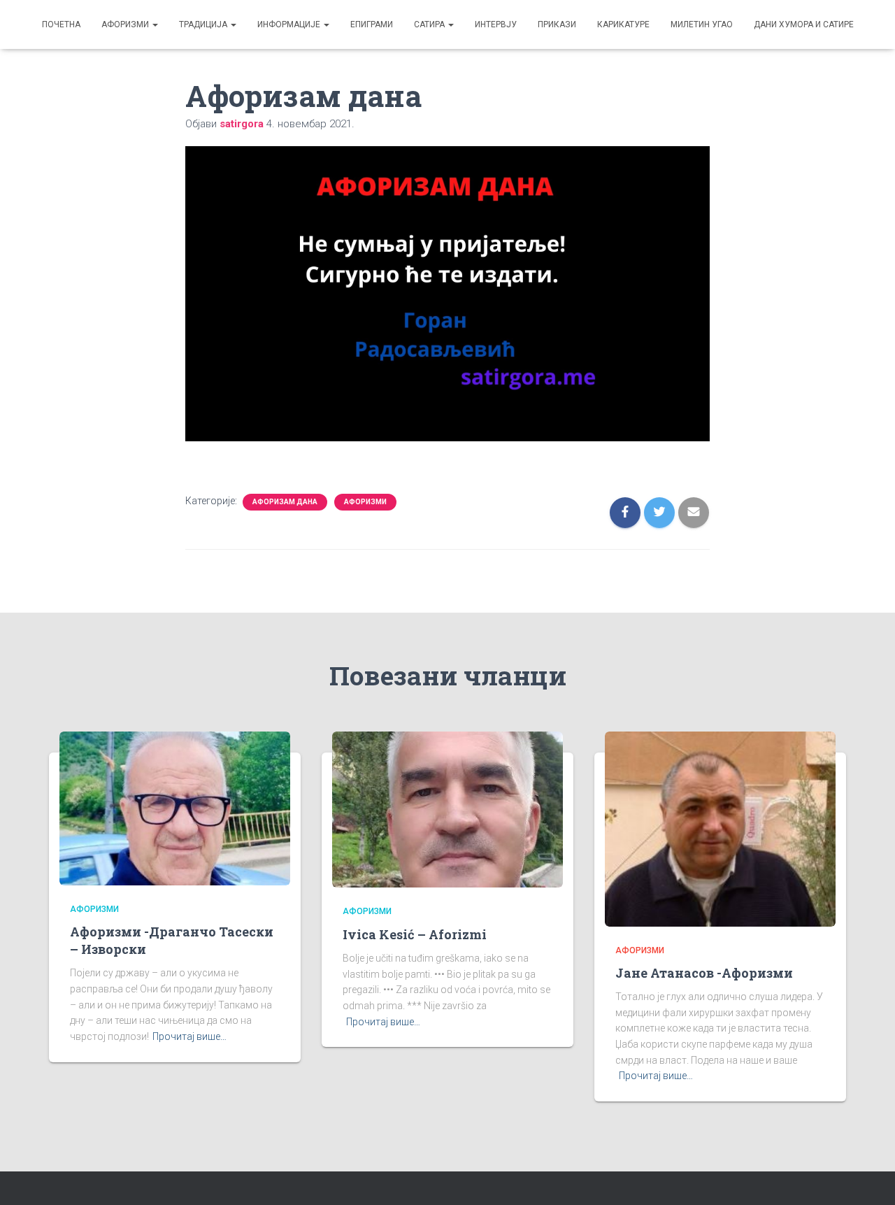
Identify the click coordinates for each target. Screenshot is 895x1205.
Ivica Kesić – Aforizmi (415, 934)
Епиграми (371, 24)
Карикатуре (623, 24)
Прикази (557, 24)
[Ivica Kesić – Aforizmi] (447, 808)
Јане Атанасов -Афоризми (704, 972)
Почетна (61, 24)
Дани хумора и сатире (804, 24)
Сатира (430, 24)
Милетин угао (702, 24)
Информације (289, 24)
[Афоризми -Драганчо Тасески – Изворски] (174, 807)
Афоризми (126, 24)
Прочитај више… (189, 1036)
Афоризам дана (284, 502)
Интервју (496, 24)
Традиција (204, 24)
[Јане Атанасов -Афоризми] (720, 828)
